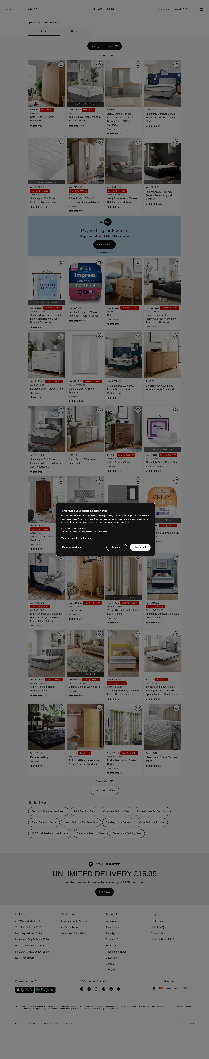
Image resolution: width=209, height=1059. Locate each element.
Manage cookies (71, 548)
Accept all (140, 548)
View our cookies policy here (76, 539)
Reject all (116, 548)
